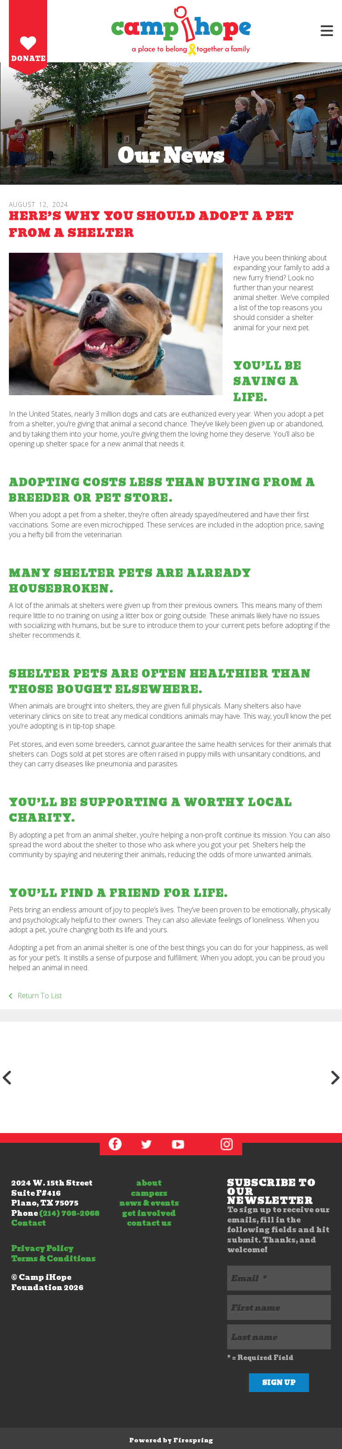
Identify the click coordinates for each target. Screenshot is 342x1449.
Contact (28, 1223)
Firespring (193, 1441)
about (149, 1183)
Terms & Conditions (53, 1258)
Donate (28, 59)
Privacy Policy (42, 1248)
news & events (149, 1203)
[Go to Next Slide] (335, 1077)
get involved (149, 1213)
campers (149, 1193)
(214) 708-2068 (69, 1213)
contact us (149, 1223)
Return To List (39, 995)
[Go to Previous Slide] (7, 1077)
